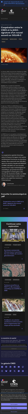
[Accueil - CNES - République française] (14, 382)
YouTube (18, 366)
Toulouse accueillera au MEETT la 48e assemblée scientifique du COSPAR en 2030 (12, 288)
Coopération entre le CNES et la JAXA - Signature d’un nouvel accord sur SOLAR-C (13, 203)
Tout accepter (14, 404)
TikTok (14, 366)
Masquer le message (26, 2)
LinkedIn (10, 366)
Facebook (6, 366)
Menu (26, 8)
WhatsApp (18, 371)
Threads (2, 371)
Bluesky (6, 371)
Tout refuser (14, 408)
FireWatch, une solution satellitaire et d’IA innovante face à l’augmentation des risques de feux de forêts (13, 322)
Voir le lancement (20, 3)
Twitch (22, 366)
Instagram (2, 366)
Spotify (22, 371)
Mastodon (10, 371)
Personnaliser (14, 411)
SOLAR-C (3, 85)
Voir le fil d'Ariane (4, 18)
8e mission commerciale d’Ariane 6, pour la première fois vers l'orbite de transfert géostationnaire (13, 253)
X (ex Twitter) (14, 371)
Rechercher (22, 8)
